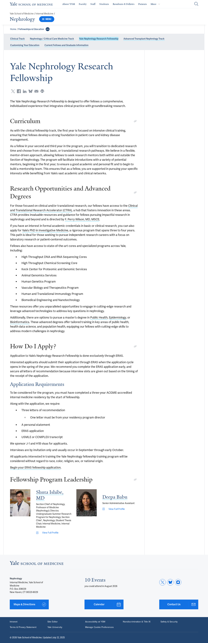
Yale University (54, 627)
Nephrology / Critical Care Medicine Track (52, 38)
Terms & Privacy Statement (23, 627)
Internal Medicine (44, 13)
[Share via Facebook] (19, 91)
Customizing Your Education (24, 45)
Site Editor (52, 621)
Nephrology (22, 19)
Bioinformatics (19, 322)
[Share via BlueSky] (30, 91)
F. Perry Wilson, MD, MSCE (82, 219)
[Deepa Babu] (86, 502)
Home (13, 29)
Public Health (99, 317)
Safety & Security (169, 621)
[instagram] (178, 582)
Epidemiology (117, 317)
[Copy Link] (135, 121)
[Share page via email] (36, 91)
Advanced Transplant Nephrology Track (144, 38)
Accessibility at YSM (95, 621)
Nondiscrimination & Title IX (136, 621)
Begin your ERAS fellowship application (35, 467)
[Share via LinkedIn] (25, 91)
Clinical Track (17, 38)
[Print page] (42, 91)
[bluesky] (170, 582)
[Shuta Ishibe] (20, 502)
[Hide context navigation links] (48, 29)
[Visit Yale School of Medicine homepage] (36, 564)
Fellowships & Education (31, 29)
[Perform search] (196, 4)
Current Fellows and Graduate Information (66, 45)
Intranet (13, 621)
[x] (162, 582)
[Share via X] (13, 91)
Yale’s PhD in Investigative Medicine (45, 230)
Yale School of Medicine (22, 13)
